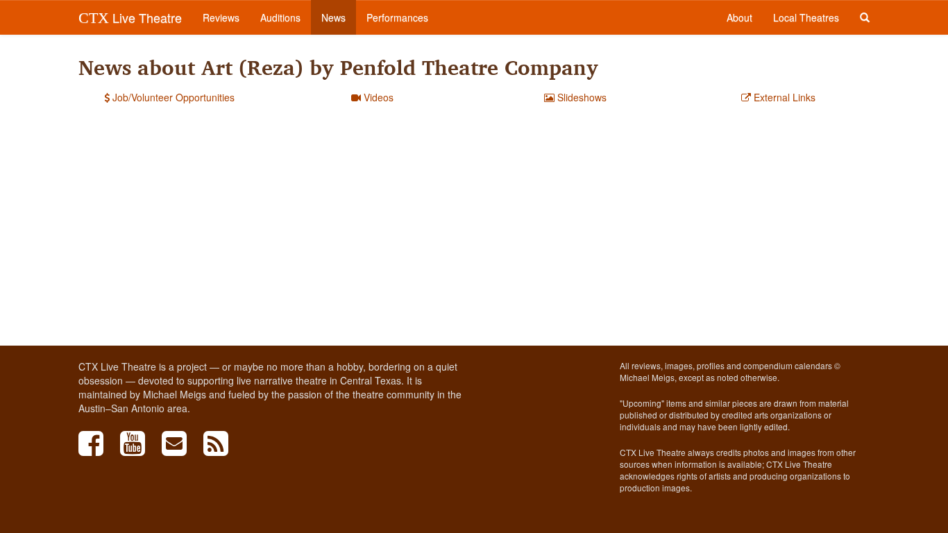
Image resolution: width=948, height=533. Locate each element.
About (739, 17)
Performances (397, 17)
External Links (783, 97)
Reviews (221, 17)
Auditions (280, 17)
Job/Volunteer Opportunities (172, 97)
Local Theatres (806, 17)
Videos (377, 97)
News (333, 17)
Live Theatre (130, 17)
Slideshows (581, 97)
